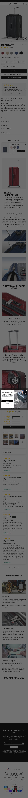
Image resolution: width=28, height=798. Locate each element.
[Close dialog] (26, 390)
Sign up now (7, 401)
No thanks (7, 403)
